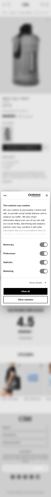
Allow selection (25, 299)
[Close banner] (47, 195)
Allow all (25, 291)
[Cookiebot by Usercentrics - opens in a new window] (30, 195)
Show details (35, 282)
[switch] (44, 253)
